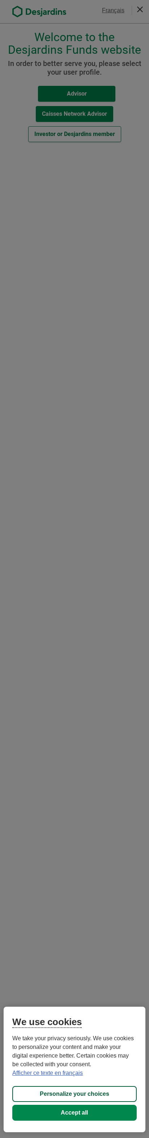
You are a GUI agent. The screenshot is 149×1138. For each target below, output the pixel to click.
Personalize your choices (74, 1094)
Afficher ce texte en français (47, 1073)
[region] (74, 1069)
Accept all (74, 1113)
